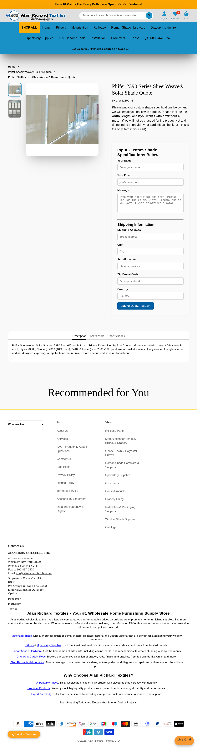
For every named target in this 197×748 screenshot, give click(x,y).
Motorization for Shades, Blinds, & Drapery (120, 441)
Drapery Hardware (163, 27)
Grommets (118, 38)
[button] (24, 734)
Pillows (61, 27)
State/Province (126, 259)
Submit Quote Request (135, 305)
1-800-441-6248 (160, 38)
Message (123, 190)
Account (164, 15)
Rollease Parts (114, 430)
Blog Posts (63, 466)
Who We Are (16, 424)
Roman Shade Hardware (128, 27)
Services (62, 438)
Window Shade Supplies (120, 519)
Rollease (99, 27)
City (120, 244)
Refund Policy (65, 482)
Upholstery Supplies (39, 38)
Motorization (79, 27)
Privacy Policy (66, 474)
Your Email (124, 175)
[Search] (149, 15)
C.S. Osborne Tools (72, 38)
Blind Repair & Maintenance (27, 662)
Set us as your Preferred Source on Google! (100, 48)
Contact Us (64, 458)
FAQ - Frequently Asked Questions (72, 449)
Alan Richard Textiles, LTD (104, 740)
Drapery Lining (114, 499)
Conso (134, 38)
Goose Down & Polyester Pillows (121, 453)
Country (122, 289)
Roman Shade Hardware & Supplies (122, 465)
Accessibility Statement (71, 498)
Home (46, 27)
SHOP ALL (29, 27)
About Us (62, 430)
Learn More (97, 336)
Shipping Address (129, 229)
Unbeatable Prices (47, 682)
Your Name (124, 160)
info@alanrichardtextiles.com (34, 573)
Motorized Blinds (22, 635)
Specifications (116, 336)
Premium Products (39, 688)
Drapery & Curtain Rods (31, 656)
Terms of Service (67, 490)
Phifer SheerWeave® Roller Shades (30, 71)
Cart (186, 15)
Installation (98, 38)
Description (79, 336)
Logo (37, 15)
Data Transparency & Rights (70, 509)
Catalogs (110, 527)
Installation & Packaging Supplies (120, 509)
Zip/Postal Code (127, 274)
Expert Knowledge (42, 694)
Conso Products (115, 491)
